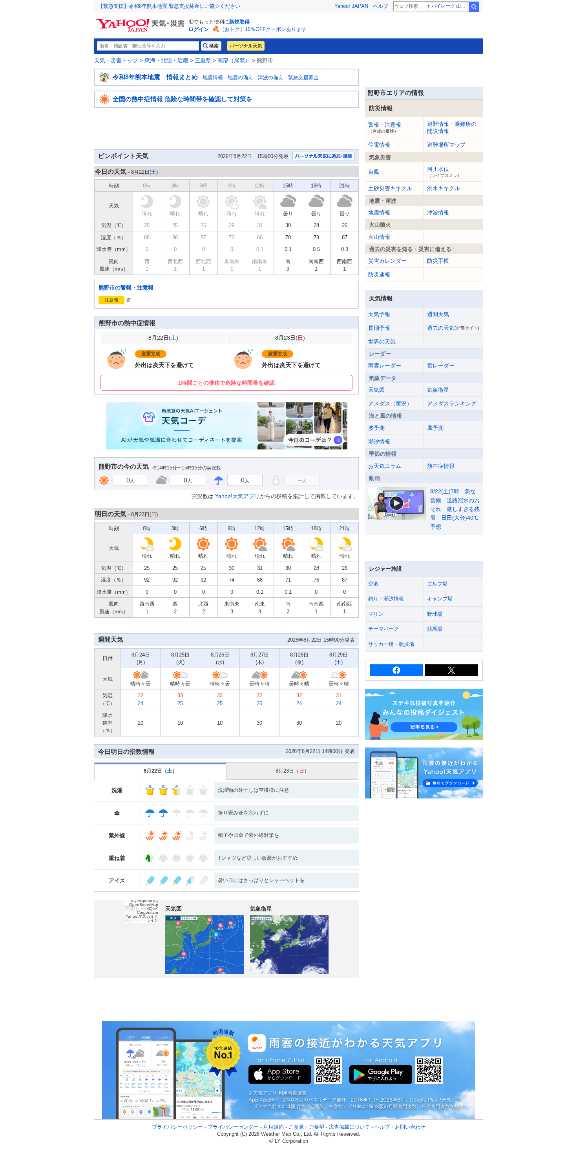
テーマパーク (383, 629)
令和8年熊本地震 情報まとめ (155, 77)
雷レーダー (441, 365)
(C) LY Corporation (147, 910)
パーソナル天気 (246, 46)
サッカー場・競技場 (391, 644)
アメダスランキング (452, 403)
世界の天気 (382, 341)
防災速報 (379, 274)
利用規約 (273, 1127)
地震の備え (240, 77)
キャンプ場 (440, 599)
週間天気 (438, 314)
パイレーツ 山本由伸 (449, 6)
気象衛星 (438, 390)
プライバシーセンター (233, 1127)
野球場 (434, 614)
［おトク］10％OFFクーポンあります (263, 29)
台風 (373, 172)
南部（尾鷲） (233, 60)
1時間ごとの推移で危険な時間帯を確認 (226, 383)
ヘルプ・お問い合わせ (399, 1127)
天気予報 (379, 314)
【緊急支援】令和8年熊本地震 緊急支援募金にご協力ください (169, 6)
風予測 (435, 428)
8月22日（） (160, 771)
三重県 (203, 60)
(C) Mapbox (141, 900)
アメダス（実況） (390, 403)
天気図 (376, 390)
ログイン (198, 29)
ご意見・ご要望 (306, 1127)
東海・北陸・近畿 (166, 60)
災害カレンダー (387, 261)
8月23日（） (292, 771)
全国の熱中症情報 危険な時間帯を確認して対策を (182, 99)
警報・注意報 (384, 127)
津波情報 (438, 212)
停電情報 (379, 145)
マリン (375, 614)
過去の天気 (453, 328)
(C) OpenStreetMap (143, 902)
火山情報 (379, 237)
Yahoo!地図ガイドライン (142, 918)
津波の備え (270, 77)
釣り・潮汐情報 (386, 599)
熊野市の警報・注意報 (126, 287)
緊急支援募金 (303, 77)
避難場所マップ (446, 145)
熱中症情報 (441, 466)
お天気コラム (384, 466)
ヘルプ (380, 6)
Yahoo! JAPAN (351, 6)
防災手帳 (438, 261)
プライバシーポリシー (177, 1127)
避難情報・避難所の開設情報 (452, 127)
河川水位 (444, 172)
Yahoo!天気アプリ (237, 496)
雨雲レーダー (384, 365)
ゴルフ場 (437, 584)
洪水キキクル (443, 188)
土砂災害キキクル (390, 188)
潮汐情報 (379, 441)
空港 (373, 584)
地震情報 (213, 77)
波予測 (376, 428)
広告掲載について (349, 1127)
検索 (474, 7)
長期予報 (379, 328)
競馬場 (434, 629)
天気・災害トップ (116, 60)
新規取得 (239, 22)
